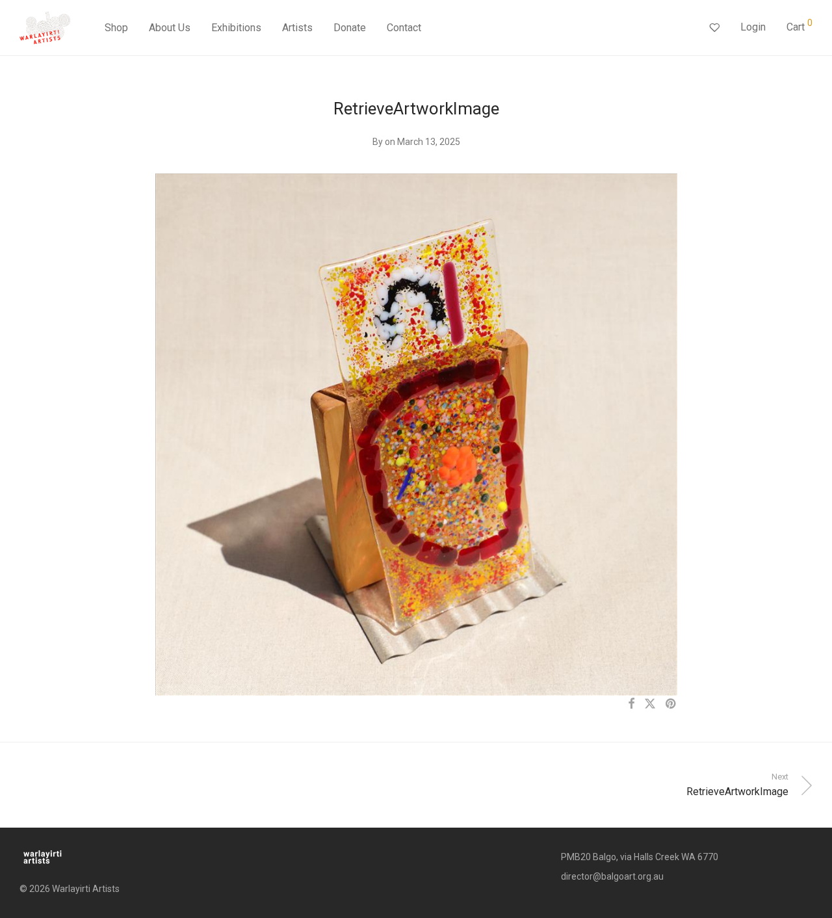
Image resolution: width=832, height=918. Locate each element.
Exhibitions (236, 27)
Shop (116, 27)
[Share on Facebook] (631, 704)
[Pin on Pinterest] (671, 704)
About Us (169, 27)
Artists (297, 27)
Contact (404, 27)
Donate (349, 27)
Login (753, 27)
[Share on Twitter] (650, 704)
